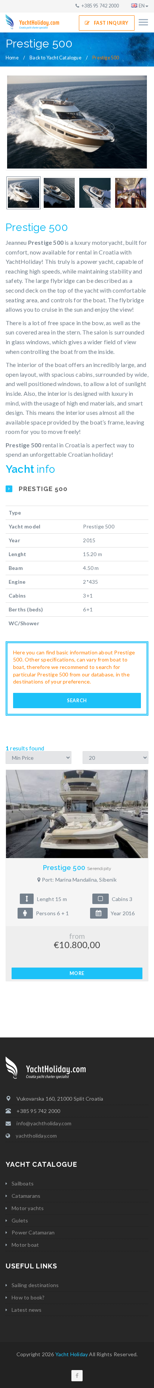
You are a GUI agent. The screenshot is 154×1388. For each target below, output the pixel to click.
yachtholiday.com (36, 1135)
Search (77, 700)
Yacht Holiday (71, 1354)
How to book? (28, 1297)
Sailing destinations (35, 1285)
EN (142, 6)
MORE (77, 973)
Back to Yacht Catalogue (55, 58)
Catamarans (26, 1196)
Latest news (26, 1310)
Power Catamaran (33, 1232)
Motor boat (25, 1245)
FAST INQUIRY (111, 23)
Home (12, 58)
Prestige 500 (77, 868)
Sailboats (23, 1183)
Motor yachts (28, 1208)
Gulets (20, 1220)
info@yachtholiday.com (43, 1123)
